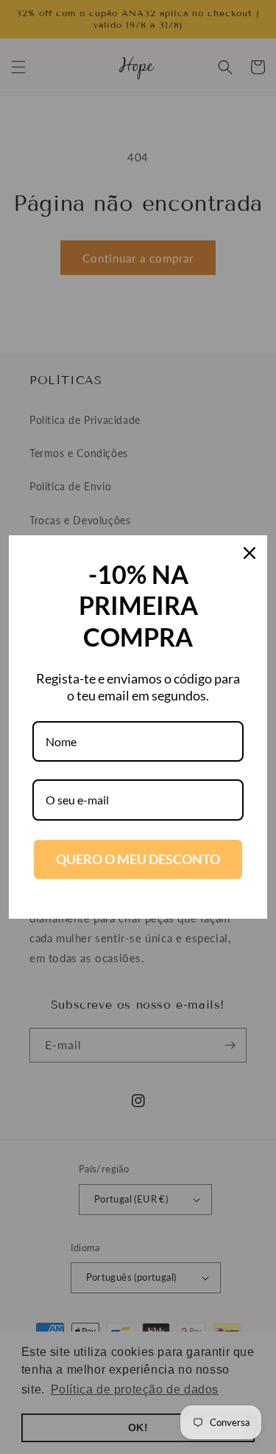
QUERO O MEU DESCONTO (138, 859)
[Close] (249, 553)
